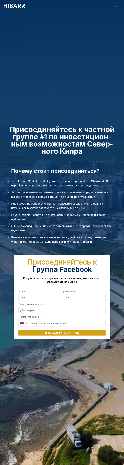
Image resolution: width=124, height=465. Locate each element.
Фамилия (69, 291)
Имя (21, 291)
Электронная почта (31, 304)
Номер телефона (29, 316)
